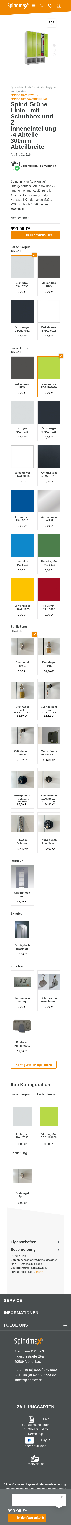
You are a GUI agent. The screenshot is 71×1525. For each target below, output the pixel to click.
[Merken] (51, 23)
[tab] (35, 1260)
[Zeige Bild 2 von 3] (54, 50)
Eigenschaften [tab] (23, 1242)
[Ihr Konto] (58, 5)
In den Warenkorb (39, 235)
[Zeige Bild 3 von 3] (54, 54)
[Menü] (33, 5)
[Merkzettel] (50, 5)
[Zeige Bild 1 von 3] (54, 45)
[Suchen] (42, 5)
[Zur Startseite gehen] (18, 6)
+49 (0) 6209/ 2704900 (39, 1370)
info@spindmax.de (28, 1380)
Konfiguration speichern (33, 1065)
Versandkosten (14, 1488)
